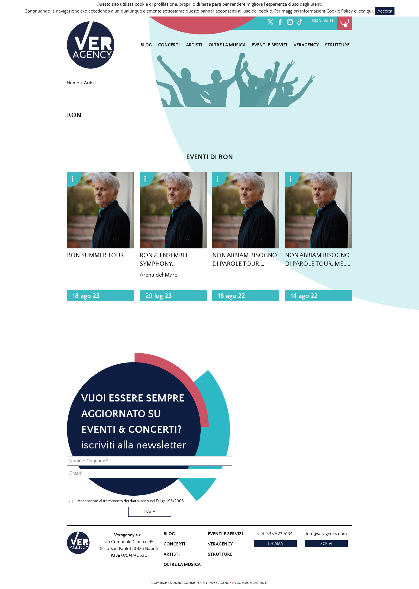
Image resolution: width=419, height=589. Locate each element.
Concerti (169, 45)
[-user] (344, 23)
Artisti (194, 45)
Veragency (306, 45)
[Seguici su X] (270, 21)
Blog (146, 45)
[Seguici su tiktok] (299, 21)
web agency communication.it (239, 583)
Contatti (322, 20)
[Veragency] (90, 44)
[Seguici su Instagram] (290, 21)
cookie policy (196, 583)
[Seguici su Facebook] (280, 21)
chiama (275, 543)
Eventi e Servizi (269, 45)
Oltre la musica (227, 45)
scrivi (326, 543)
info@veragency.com (326, 533)
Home (73, 82)
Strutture (337, 45)
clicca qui (363, 11)
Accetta (384, 11)
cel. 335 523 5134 (275, 533)
